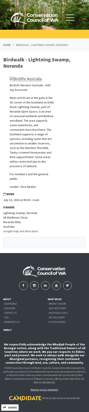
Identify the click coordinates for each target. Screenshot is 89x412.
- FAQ (5, 317)
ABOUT (7, 299)
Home (7, 45)
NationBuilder (73, 398)
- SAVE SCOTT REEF (57, 308)
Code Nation (57, 398)
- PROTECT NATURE (57, 303)
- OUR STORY (9, 308)
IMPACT (7, 330)
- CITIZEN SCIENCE (57, 322)
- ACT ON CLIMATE (56, 317)
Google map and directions (20, 231)
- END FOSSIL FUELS (58, 312)
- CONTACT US (10, 312)
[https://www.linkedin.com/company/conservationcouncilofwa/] (45, 285)
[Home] (35, 17)
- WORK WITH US (11, 322)
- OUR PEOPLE (10, 303)
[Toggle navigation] (70, 17)
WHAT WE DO (55, 299)
